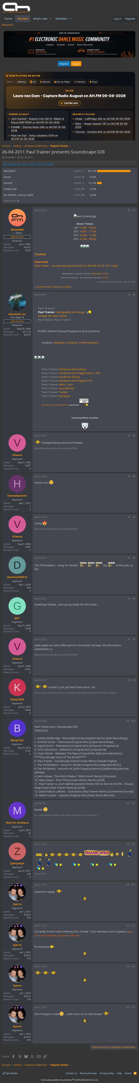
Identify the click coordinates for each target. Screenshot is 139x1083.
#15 (133, 966)
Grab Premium (44, 286)
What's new (40, 18)
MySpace (56, 396)
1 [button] (79, 183)
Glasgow (59, 342)
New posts (7, 24)
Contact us (71, 1073)
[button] (50, 18)
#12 (133, 844)
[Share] (129, 210)
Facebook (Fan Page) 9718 (67, 380)
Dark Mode (11, 1073)
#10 (133, 720)
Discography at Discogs (70, 312)
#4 (134, 476)
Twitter (55, 392)
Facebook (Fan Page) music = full (71, 373)
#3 (134, 435)
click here (105, 278)
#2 (134, 294)
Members (62, 18)
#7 (134, 598)
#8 (134, 639)
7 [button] (79, 171)
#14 (133, 925)
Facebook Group (61, 377)
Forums (23, 18)
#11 (133, 803)
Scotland (71, 342)
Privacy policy (107, 1073)
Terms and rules (88, 1073)
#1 (134, 210)
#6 (134, 557)
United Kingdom (88, 342)
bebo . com (57, 384)
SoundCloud (58, 388)
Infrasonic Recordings (64, 369)
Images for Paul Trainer (52, 316)
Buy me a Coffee (62, 286)
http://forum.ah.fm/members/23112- (60, 405)
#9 (134, 680)
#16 (133, 1007)
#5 (134, 517)
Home (8, 18)
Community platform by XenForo (69, 1079)
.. (85, 427)
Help (119, 1073)
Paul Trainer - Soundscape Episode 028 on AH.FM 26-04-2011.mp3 (76, 265)
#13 (133, 884)
